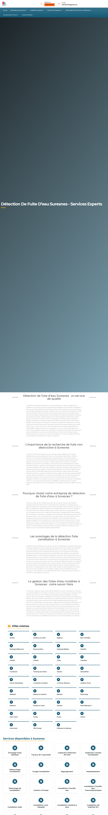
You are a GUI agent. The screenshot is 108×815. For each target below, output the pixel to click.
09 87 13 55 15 (49, 4)
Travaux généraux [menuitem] (27, 15)
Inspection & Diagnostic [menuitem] (54, 10)
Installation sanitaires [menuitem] (36, 10)
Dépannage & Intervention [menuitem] (18, 10)
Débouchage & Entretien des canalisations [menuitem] (78, 10)
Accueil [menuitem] (5, 10)
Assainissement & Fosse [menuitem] (10, 15)
